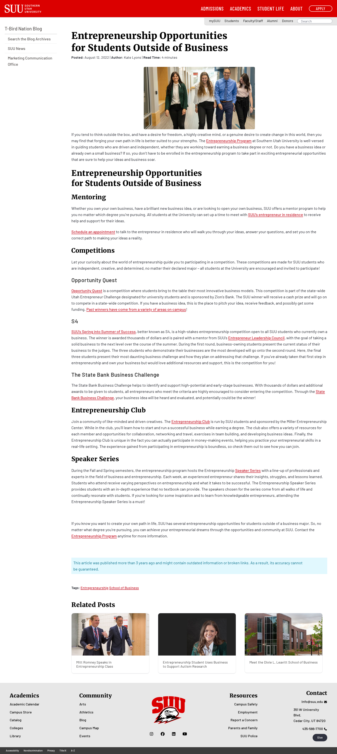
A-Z (73, 750)
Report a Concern (244, 720)
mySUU (214, 21)
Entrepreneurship (94, 588)
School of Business (124, 588)
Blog (82, 720)
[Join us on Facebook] (162, 734)
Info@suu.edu (312, 701)
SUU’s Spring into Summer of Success (103, 331)
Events (84, 736)
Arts (82, 704)
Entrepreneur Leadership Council (256, 337)
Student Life (270, 8)
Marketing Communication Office (30, 61)
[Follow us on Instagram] (151, 734)
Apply (320, 8)
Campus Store (21, 712)
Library (15, 736)
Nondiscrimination (33, 750)
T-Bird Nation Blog (23, 28)
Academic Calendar (24, 704)
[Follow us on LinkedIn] (173, 734)
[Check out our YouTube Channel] (184, 734)
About (296, 8)
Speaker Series (248, 470)
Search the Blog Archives (29, 38)
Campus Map (89, 728)
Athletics (86, 712)
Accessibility (12, 750)
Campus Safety (246, 704)
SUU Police (249, 736)
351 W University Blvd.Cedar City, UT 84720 (309, 715)
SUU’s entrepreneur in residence (275, 214)
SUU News (16, 48)
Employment (248, 712)
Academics (240, 8)
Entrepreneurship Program (229, 140)
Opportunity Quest (86, 290)
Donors (287, 21)
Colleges (16, 728)
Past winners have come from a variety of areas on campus (136, 309)
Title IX (62, 750)
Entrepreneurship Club (190, 421)
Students (231, 21)
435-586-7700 (312, 729)
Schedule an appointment (93, 231)
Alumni (272, 21)
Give (320, 737)
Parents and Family (243, 728)
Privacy (51, 750)
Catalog (15, 720)
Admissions (212, 8)
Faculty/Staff (253, 21)
